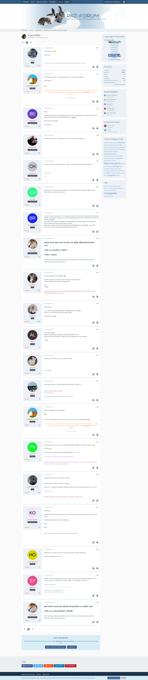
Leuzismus (118, 158)
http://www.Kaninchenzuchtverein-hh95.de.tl (57, 396)
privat (112, 160)
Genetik (105, 151)
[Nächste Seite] (31, 42)
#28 (97, 238)
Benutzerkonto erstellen (55, 647)
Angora (111, 142)
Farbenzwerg (107, 149)
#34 (97, 407)
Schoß (120, 166)
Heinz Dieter (111, 125)
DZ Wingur (110, 186)
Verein (119, 168)
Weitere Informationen (113, 678)
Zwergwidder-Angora (108, 196)
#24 (97, 135)
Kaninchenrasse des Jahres (110, 156)
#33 (97, 381)
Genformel (110, 151)
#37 (97, 507)
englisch (123, 147)
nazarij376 (110, 104)
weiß (112, 190)
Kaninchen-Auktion (110, 154)
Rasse (115, 160)
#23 (97, 108)
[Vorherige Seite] (23, 42)
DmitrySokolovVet (119, 84)
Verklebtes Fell (107, 170)
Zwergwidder (111, 175)
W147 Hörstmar (107, 190)
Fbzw (117, 149)
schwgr (115, 168)
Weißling (118, 170)
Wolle (115, 190)
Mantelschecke (107, 160)
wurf (105, 173)
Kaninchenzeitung (108, 158)
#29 (97, 272)
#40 (97, 602)
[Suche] (124, 2)
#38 (97, 549)
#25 (97, 161)
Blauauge (121, 142)
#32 (97, 355)
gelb (124, 149)
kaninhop (111, 188)
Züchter (118, 175)
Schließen (123, 678)
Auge (114, 142)
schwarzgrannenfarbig (109, 168)
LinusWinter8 (110, 108)
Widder (122, 170)
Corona (119, 145)
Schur (122, 188)
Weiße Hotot (113, 170)
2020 (105, 142)
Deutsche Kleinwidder (109, 147)
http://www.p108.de (58, 262)
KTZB (109, 130)
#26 (97, 187)
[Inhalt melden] (93, 67)
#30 (97, 303)
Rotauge (116, 166)
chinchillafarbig (111, 145)
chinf (116, 145)
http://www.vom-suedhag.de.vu (53, 590)
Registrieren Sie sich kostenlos (65, 641)
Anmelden (71, 647)
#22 (97, 74)
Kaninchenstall (119, 156)
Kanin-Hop (106, 188)
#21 (97, 48)
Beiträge (27, 65)
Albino (108, 142)
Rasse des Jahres (112, 163)
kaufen (113, 158)
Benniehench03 (111, 99)
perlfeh (115, 188)
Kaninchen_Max (111, 113)
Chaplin (105, 145)
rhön (105, 166)
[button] (27, 665)
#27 (97, 212)
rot (112, 166)
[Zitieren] (97, 67)
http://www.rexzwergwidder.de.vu (53, 592)
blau (117, 142)
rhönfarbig (109, 166)
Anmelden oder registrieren (112, 2)
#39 (97, 575)
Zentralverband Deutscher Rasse (117, 173)
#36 (97, 474)
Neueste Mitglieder (111, 92)
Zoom (105, 175)
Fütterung (120, 149)
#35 (97, 442)
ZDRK (108, 173)
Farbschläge (112, 149)
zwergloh (32, 37)
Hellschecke (115, 151)
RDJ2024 (123, 163)
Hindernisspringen (117, 186)
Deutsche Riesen (117, 147)
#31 (97, 329)
